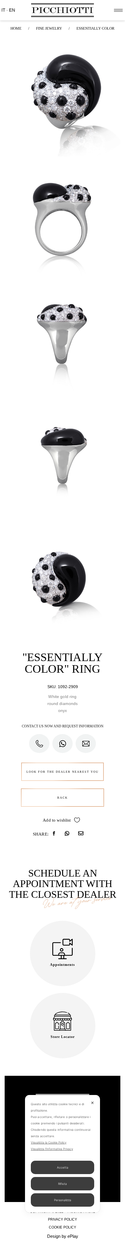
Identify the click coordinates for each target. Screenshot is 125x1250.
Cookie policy (62, 1227)
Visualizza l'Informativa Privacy (52, 1149)
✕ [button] (92, 1102)
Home (16, 28)
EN (12, 10)
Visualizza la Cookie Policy (48, 1142)
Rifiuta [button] (62, 1183)
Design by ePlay (62, 1236)
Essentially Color (95, 28)
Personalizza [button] (62, 1200)
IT (3, 10)
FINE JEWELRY (49, 28)
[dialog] (62, 1153)
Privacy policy (62, 1219)
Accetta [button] (62, 1167)
